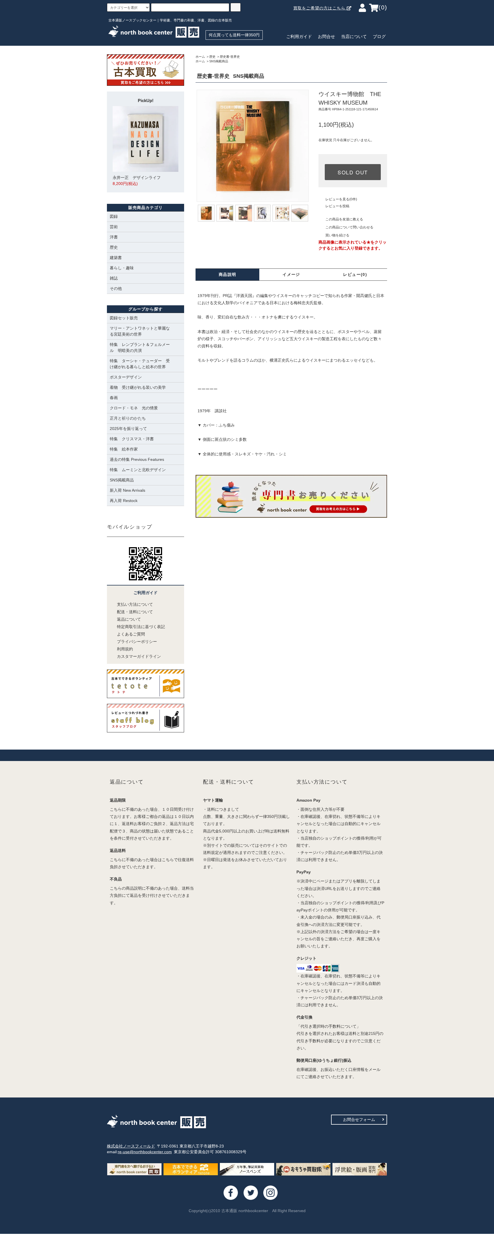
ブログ (379, 36)
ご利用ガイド (299, 36)
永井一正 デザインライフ (137, 180)
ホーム (200, 56)
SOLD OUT (353, 172)
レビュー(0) (355, 274)
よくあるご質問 (131, 634)
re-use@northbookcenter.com (145, 1152)
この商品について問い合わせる (349, 227)
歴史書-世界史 (230, 56)
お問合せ (326, 36)
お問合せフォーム (359, 1119)
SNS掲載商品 (218, 61)
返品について (129, 619)
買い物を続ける (337, 235)
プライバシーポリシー (137, 641)
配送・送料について (135, 611)
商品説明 (227, 274)
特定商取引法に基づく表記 (141, 626)
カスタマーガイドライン (139, 656)
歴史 (212, 56)
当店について (354, 36)
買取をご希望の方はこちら (320, 8)
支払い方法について (135, 604)
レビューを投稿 (337, 206)
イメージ (291, 274)
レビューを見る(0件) (341, 199)
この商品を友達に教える (344, 219)
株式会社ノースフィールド (131, 1146)
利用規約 (125, 649)
